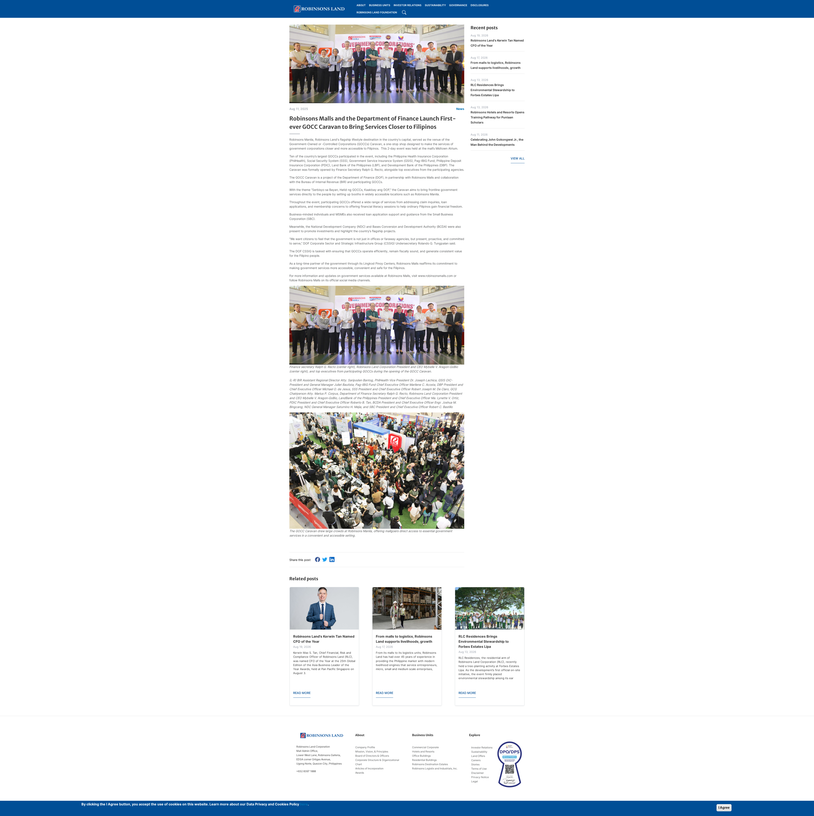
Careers (476, 760)
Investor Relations (481, 747)
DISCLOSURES (480, 5)
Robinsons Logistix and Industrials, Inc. (434, 768)
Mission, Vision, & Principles (371, 751)
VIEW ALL (518, 158)
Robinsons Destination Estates (430, 764)
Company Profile (365, 747)
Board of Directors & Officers (372, 755)
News (460, 109)
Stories (475, 764)
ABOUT (361, 5)
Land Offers (478, 756)
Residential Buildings (424, 760)
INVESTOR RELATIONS (407, 5)
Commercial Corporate (425, 747)
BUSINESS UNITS (379, 5)
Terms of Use (479, 768)
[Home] (319, 9)
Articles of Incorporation (369, 768)
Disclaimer (477, 772)
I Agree (724, 807)
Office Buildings (421, 755)
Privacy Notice (480, 777)
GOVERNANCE (458, 5)
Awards (359, 772)
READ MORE (302, 693)
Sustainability (479, 751)
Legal (474, 781)
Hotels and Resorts (423, 751)
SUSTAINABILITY (435, 5)
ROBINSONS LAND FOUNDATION (377, 12)
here (304, 804)
